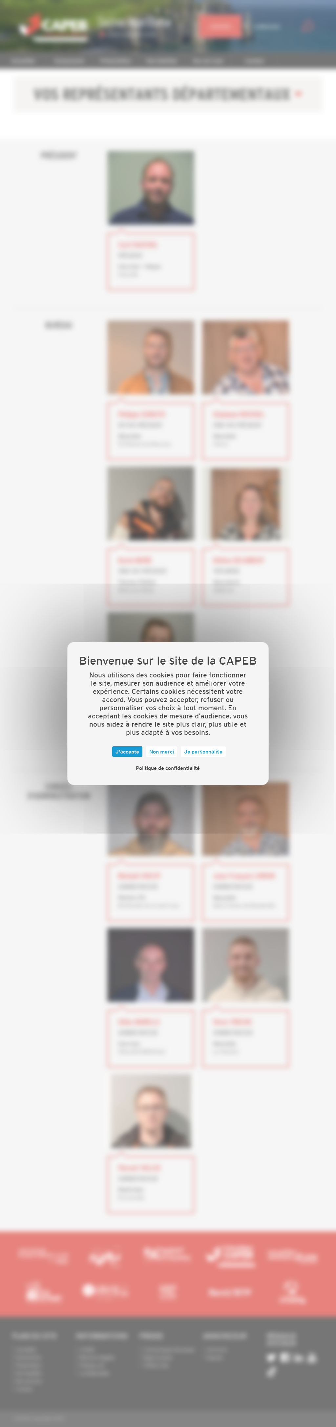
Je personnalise (203, 752)
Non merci (161, 752)
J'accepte (127, 752)
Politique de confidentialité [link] (168, 768)
